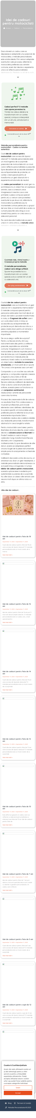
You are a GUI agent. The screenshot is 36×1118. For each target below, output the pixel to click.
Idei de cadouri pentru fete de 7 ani (17, 874)
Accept (18, 1093)
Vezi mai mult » (7, 555)
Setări (18, 1088)
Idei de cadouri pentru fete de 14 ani (16, 672)
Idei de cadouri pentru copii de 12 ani (16, 1006)
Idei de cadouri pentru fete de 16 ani (16, 605)
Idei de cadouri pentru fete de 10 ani (16, 807)
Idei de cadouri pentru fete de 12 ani (16, 740)
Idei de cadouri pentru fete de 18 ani (16, 537)
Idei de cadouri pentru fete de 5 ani (17, 939)
